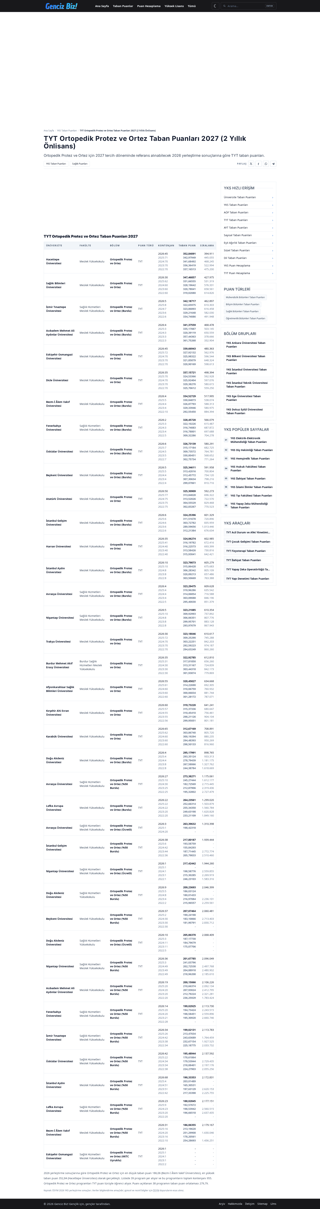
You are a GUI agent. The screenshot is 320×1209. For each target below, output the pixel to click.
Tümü (192, 6)
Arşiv (222, 1203)
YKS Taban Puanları (67, 130)
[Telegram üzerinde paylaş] (273, 164)
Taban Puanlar (123, 6)
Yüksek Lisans (174, 6)
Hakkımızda (235, 1203)
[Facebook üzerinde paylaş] (258, 164)
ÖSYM (156, 1190)
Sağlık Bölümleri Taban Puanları (242, 311)
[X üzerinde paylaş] (251, 164)
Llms (273, 1203)
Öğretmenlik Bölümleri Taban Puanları (245, 318)
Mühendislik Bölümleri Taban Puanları (245, 297)
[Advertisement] (160, 40)
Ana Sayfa (102, 6)
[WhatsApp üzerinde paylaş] (266, 164)
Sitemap (262, 1203)
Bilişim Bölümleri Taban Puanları (242, 304)
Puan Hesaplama (149, 6)
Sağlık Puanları (79, 163)
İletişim (249, 1203)
